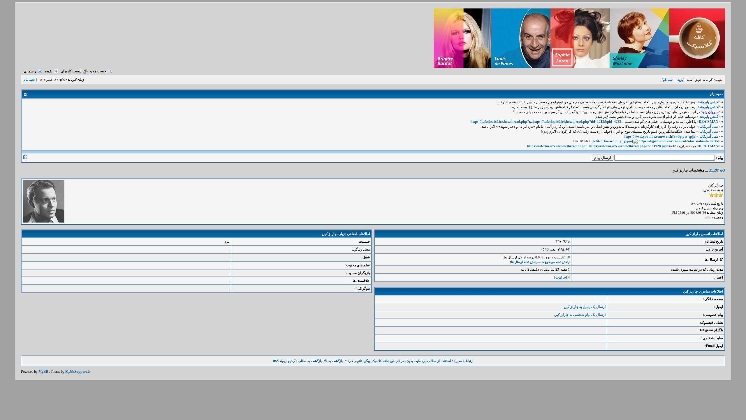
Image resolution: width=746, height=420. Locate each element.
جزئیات (560, 277)
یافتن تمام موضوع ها (555, 262)
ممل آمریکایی (708, 127)
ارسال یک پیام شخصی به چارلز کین (580, 315)
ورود (680, 79)
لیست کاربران (71, 71)
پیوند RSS (279, 361)
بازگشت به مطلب (310, 361)
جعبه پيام (29, 79)
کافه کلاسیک (717, 170)
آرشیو (291, 361)
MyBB (43, 372)
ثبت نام (668, 79)
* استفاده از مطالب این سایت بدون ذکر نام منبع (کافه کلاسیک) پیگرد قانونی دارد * (399, 361)
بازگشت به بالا (333, 361)
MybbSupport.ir (77, 372)
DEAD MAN (708, 122)
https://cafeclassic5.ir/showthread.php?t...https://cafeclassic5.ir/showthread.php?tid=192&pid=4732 (601, 146)
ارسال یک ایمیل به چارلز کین (585, 307)
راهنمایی (30, 71)
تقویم (48, 71)
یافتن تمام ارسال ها (523, 262)
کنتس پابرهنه (708, 102)
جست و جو (98, 71)
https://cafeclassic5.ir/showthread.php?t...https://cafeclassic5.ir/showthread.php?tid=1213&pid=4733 (546, 122)
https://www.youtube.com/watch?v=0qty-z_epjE (660, 136)
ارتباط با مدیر (464, 361)
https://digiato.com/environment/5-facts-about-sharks (678, 141)
